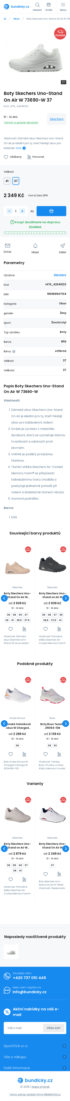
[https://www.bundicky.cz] (5, 19)
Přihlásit (54, 1028)
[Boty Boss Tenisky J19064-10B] (52, 695)
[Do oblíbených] (10, 629)
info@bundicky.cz (29, 992)
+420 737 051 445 (29, 977)
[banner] (18, 6)
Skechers (56, 119)
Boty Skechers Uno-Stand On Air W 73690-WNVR (52, 845)
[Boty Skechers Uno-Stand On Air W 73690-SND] (17, 565)
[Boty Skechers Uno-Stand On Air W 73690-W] (11, 951)
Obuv (16, 18)
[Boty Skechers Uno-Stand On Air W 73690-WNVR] (52, 815)
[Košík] (49, 7)
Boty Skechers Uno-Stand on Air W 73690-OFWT (17, 845)
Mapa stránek (41, 1087)
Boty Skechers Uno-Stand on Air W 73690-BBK (52, 595)
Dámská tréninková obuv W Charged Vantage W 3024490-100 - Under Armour (17, 726)
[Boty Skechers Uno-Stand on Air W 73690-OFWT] (17, 815)
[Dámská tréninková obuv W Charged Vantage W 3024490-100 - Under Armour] (17, 695)
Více (18, 148)
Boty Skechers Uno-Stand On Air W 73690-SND (17, 595)
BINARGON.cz (52, 1094)
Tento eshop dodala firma (26, 1094)
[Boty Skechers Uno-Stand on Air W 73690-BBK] (52, 565)
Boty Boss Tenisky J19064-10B (52, 726)
